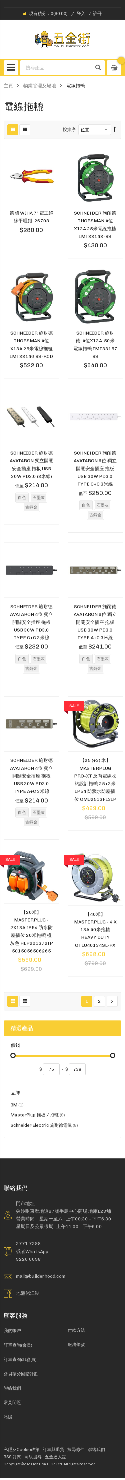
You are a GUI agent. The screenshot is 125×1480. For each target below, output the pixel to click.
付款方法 (76, 1330)
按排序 (69, 129)
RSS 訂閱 (12, 1456)
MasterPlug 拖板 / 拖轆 (38, 1116)
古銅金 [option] (31, 507)
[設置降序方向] (115, 129)
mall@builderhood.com (40, 1276)
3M (17, 1106)
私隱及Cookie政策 (22, 1449)
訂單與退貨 (53, 1449)
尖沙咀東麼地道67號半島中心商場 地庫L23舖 (63, 1211)
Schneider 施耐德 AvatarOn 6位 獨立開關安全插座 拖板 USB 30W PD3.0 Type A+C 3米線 (95, 622)
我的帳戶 (12, 1330)
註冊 (97, 13)
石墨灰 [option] (39, 497)
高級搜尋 (33, 1456)
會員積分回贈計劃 (21, 1373)
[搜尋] (98, 67)
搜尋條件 (76, 1449)
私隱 (8, 1416)
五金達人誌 (55, 1456)
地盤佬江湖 (27, 1293)
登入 (81, 13)
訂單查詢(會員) (18, 1345)
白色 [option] (22, 497)
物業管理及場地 (39, 85)
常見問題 (12, 1402)
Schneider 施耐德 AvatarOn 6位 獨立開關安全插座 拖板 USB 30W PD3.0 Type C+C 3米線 (95, 468)
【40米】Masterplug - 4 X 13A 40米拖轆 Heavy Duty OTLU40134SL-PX (95, 929)
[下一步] (112, 1001)
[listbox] (31, 503)
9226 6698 (28, 1259)
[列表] (24, 129)
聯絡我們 (12, 1388)
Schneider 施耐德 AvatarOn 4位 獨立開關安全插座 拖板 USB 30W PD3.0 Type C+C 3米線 (31, 622)
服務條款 (76, 1344)
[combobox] (56, 67)
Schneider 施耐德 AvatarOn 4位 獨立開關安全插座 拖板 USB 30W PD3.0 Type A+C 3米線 (31, 775)
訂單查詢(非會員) (20, 1359)
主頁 (8, 85)
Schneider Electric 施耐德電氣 (44, 1126)
